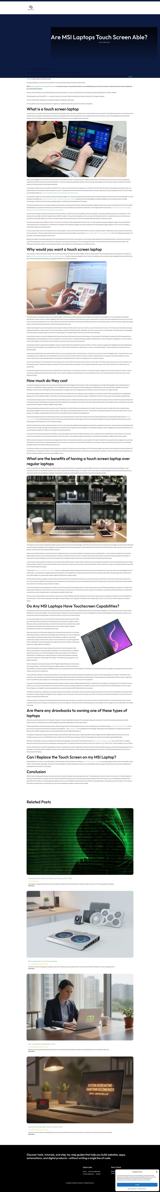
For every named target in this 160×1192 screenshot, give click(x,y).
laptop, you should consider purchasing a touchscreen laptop (47, 256)
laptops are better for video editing (44, 570)
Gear (108, 42)
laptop (48, 96)
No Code (40, 964)
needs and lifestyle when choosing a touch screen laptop (58, 199)
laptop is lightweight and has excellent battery (98, 233)
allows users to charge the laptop (102, 741)
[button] (157, 1172)
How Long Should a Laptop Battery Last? (41, 1044)
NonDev (46, 964)
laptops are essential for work (119, 726)
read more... (31, 885)
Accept (137, 1184)
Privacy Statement (142, 1188)
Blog (81, 7)
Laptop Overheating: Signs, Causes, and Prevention (45, 1127)
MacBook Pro (73, 728)
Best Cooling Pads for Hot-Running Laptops (42, 961)
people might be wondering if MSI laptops (43, 86)
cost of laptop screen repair (91, 761)
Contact (87, 7)
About (77, 7)
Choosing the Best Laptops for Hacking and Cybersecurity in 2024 (50, 878)
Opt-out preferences (132, 1188)
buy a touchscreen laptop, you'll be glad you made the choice (59, 193)
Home (85, 1171)
